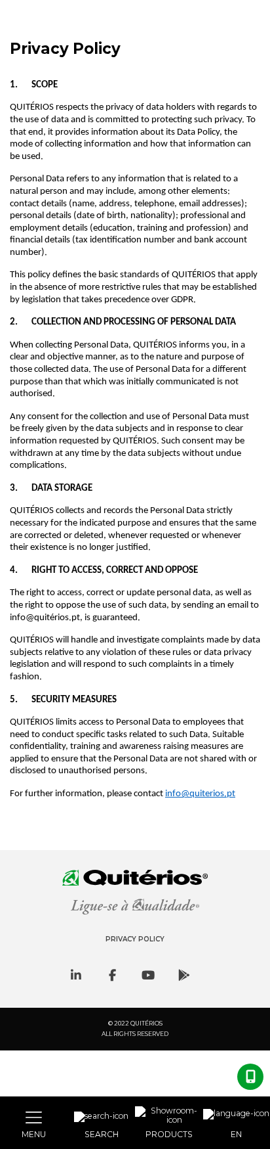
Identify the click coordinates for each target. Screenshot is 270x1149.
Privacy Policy (135, 939)
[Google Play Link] (184, 975)
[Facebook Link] (112, 975)
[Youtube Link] (148, 975)
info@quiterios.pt (200, 794)
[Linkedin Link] (76, 975)
